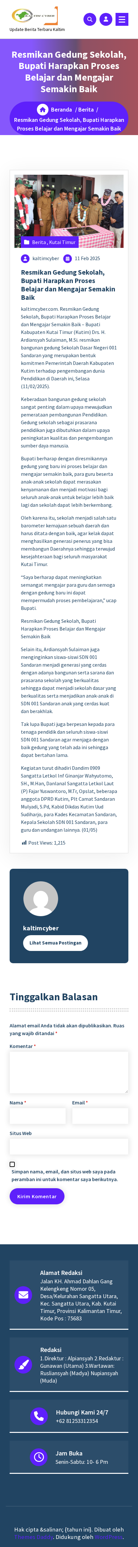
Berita (86, 109)
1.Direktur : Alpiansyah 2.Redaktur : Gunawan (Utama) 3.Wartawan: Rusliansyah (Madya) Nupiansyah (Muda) (82, 1369)
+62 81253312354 (77, 1421)
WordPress (109, 1537)
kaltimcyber (45, 258)
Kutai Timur (62, 242)
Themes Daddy (33, 1537)
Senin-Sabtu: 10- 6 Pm (82, 1461)
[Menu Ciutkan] (122, 19)
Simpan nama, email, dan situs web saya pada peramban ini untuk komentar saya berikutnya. (65, 1175)
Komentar (23, 1046)
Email (80, 1102)
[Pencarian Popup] (89, 19)
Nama (18, 1102)
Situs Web (21, 1133)
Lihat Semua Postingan (56, 943)
